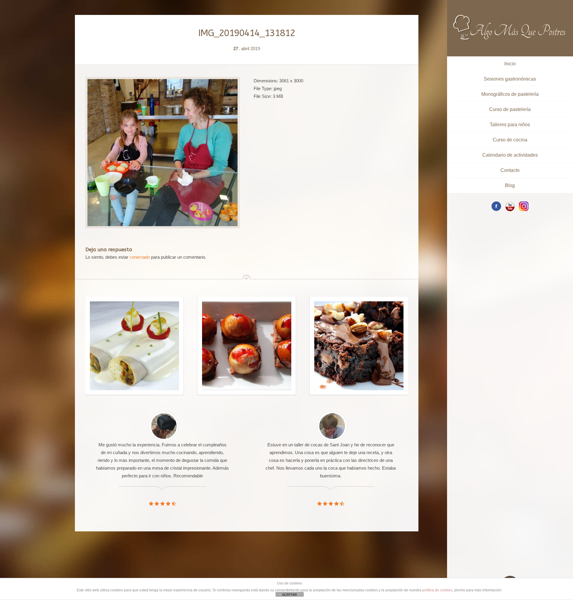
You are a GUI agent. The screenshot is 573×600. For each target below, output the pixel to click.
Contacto (510, 170)
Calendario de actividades (510, 155)
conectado (140, 257)
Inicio (510, 63)
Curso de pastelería (510, 109)
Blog (510, 185)
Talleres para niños (510, 124)
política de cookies (437, 590)
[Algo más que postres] (509, 17)
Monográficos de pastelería (510, 94)
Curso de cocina (510, 139)
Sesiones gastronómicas (510, 78)
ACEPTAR (289, 594)
